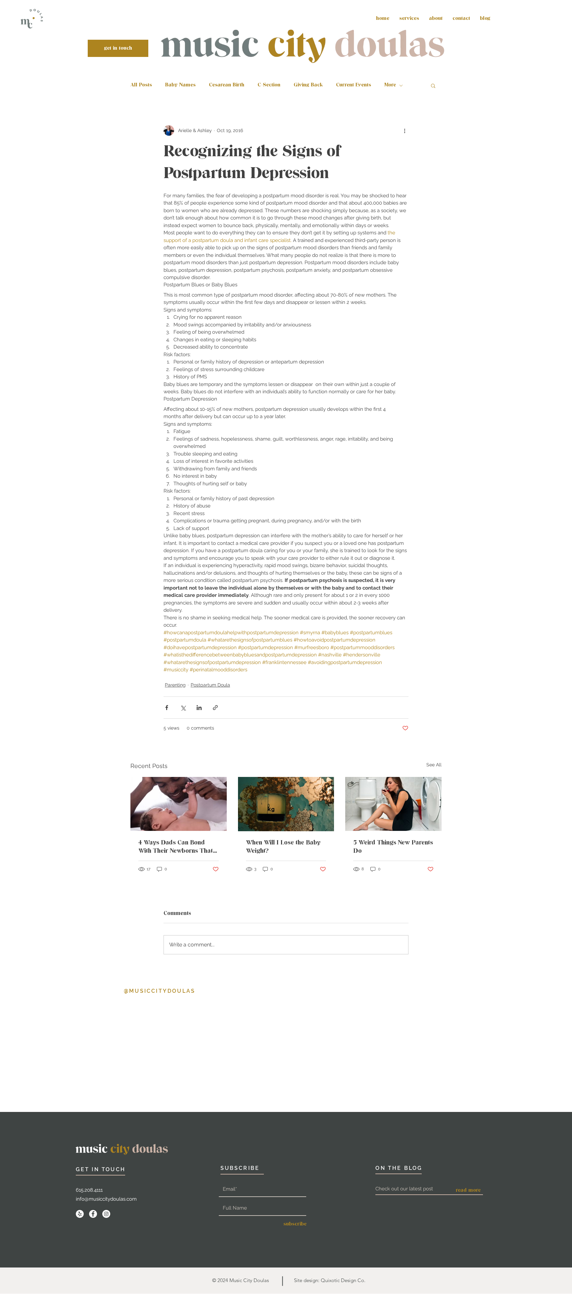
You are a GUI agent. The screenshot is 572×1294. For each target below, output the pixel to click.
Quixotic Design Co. (343, 1280)
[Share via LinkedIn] (199, 707)
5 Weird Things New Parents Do (393, 847)
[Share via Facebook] (167, 707)
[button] (433, 85)
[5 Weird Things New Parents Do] (393, 804)
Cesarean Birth (226, 85)
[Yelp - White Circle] (80, 1214)
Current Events (353, 85)
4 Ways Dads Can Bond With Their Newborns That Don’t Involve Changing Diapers (175, 847)
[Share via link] (215, 707)
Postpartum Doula (210, 685)
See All (434, 764)
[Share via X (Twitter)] (183, 707)
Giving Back (308, 85)
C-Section (269, 85)
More (390, 85)
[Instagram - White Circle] (106, 1214)
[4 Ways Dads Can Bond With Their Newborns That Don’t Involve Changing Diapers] (178, 804)
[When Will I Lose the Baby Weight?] (286, 804)
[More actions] (404, 130)
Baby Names (180, 85)
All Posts (141, 85)
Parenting (175, 685)
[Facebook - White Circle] (93, 1214)
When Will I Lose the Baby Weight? (283, 847)
